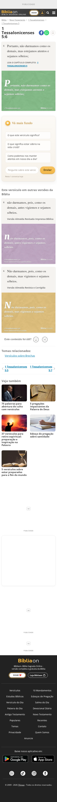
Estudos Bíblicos (15, 696)
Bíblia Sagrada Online (14, 14)
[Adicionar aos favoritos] (52, 32)
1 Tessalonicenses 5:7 (41, 368)
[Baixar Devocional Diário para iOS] (43, 759)
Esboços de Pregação (42, 696)
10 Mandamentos (42, 690)
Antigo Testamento (15, 714)
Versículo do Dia (14, 702)
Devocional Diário (42, 708)
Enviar (48, 170)
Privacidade (15, 732)
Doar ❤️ (17, 675)
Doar (34, 12)
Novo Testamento (42, 714)
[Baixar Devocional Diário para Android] (15, 759)
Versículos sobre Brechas (20, 355)
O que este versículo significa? (24, 135)
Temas (14, 726)
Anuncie (28, 738)
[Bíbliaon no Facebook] (45, 773)
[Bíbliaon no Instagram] (34, 773)
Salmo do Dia (42, 702)
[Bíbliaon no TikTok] (23, 773)
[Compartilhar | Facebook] (41, 32)
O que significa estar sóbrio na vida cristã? (24, 146)
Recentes (42, 720)
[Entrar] (42, 13)
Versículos (15, 690)
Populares (15, 720)
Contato (42, 726)
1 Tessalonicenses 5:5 (16, 368)
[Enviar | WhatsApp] (46, 32)
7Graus (21, 785)
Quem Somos (42, 732)
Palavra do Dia (14, 708)
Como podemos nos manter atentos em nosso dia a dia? (22, 157)
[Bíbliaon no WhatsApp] (11, 773)
